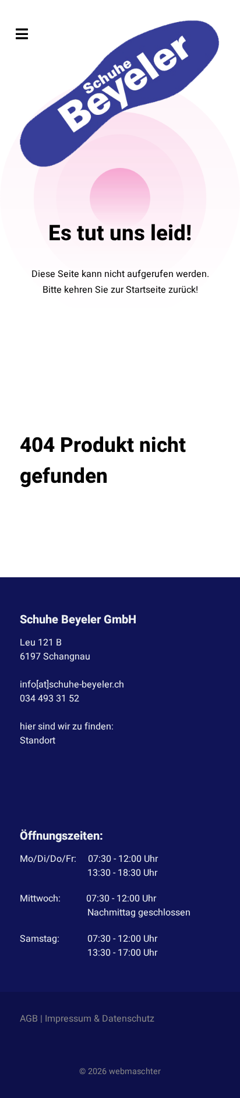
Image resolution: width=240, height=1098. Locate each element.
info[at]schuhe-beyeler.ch (72, 685)
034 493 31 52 (49, 699)
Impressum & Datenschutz (99, 1019)
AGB (29, 1019)
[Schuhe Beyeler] (120, 93)
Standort (37, 741)
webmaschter (135, 1071)
